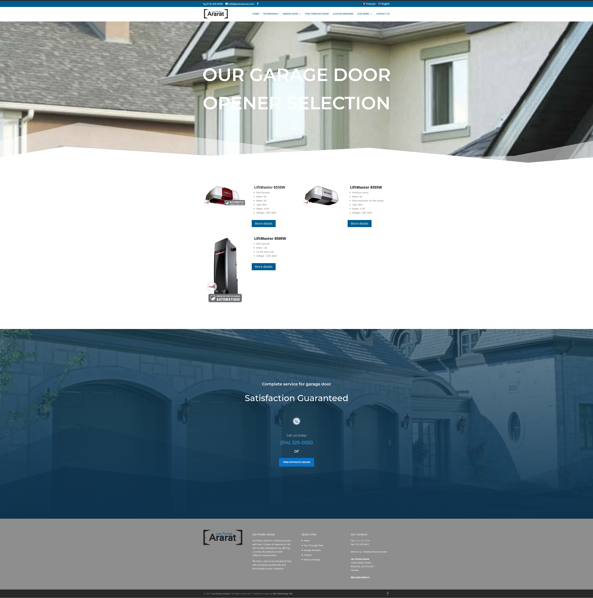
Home (307, 540)
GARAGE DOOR (290, 14)
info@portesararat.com (375, 551)
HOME (255, 14)
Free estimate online (296, 462)
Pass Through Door (313, 545)
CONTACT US (383, 14)
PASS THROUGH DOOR (317, 14)
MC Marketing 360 (282, 593)
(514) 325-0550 (214, 3)
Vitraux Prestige (312, 559)
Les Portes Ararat (220, 593)
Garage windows (312, 550)
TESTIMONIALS (271, 14)
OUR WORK (363, 14)
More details (264, 223)
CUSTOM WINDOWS (343, 14)
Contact (308, 554)
